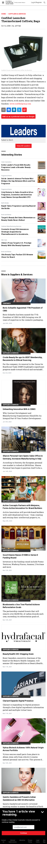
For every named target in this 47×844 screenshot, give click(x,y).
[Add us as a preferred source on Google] (24, 110)
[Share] (9, 110)
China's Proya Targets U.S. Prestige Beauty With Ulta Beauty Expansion (16, 244)
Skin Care (4, 240)
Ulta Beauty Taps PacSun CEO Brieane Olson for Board (17, 256)
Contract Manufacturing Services (11, 226)
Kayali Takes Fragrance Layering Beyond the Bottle (18, 207)
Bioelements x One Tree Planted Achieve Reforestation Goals (21, 605)
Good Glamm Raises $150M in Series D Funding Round (20, 556)
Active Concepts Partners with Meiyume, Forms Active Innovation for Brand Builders (22, 506)
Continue (23, 833)
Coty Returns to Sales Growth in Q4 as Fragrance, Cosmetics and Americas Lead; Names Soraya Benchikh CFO (17, 194)
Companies (7, 303)
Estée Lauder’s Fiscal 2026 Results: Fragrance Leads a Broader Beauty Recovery (16, 167)
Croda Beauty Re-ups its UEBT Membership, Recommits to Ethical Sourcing (22, 358)
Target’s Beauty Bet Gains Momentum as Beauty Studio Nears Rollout (18, 219)
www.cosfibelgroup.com (20, 104)
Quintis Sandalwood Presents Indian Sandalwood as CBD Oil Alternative (19, 798)
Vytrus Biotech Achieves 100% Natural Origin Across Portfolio (23, 748)
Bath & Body (5, 203)
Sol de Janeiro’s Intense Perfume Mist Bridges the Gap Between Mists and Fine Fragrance (18, 181)
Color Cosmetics (6, 162)
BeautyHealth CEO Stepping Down (18, 654)
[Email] (3, 110)
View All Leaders (23, 146)
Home (3, 14)
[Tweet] (19, 110)
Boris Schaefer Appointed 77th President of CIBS (23, 309)
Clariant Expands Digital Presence (18, 701)
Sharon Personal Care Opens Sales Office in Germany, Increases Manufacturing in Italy (23, 457)
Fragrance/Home (6, 175)
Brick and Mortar (6, 214)
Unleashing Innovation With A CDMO (19, 409)
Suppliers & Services (17, 14)
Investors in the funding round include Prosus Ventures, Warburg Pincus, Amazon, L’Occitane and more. (23, 564)
